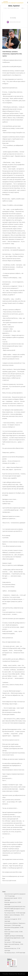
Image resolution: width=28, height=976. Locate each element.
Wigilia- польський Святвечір (11, 944)
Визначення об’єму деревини (11, 927)
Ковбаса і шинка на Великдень (12, 915)
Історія (5, 8)
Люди (9, 8)
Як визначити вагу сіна (10, 948)
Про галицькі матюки (9, 913)
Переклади (13, 8)
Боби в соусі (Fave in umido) (11, 931)
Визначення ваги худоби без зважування (14, 894)
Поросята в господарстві (10, 919)
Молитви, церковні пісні (10, 902)
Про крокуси (7, 942)
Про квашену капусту (9, 952)
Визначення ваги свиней (10, 898)
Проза (17, 8)
